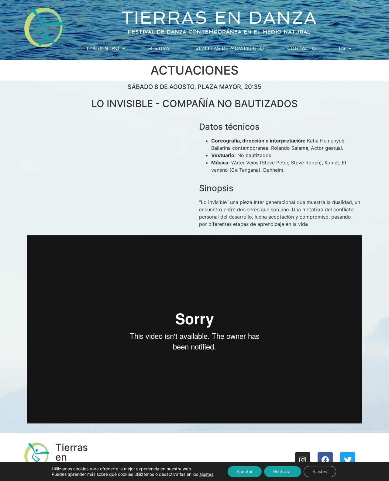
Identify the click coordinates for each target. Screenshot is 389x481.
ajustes (206, 474)
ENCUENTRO (103, 48)
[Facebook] (325, 459)
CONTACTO (301, 48)
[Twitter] (347, 459)
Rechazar (282, 471)
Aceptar (245, 471)
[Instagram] (302, 459)
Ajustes (320, 471)
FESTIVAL (160, 48)
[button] (36, 123)
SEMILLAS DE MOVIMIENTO (229, 48)
